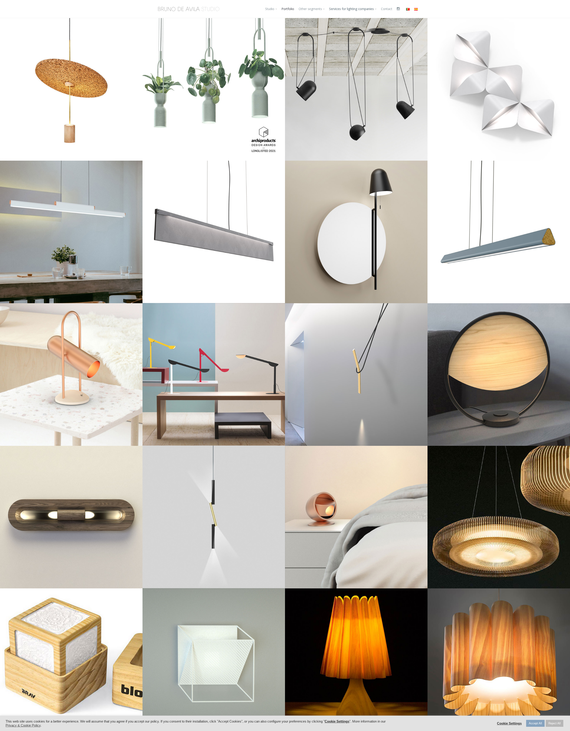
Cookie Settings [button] (337, 721)
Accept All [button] (535, 723)
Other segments (310, 9)
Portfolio (287, 9)
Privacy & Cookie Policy (23, 725)
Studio (269, 9)
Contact (386, 9)
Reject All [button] (554, 723)
